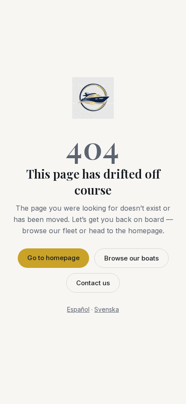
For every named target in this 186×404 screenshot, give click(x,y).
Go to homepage (53, 258)
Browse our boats (131, 258)
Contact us (93, 283)
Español (78, 309)
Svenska (106, 309)
